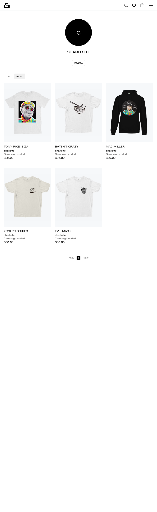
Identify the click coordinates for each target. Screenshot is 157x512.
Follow (78, 63)
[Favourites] (134, 5)
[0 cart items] (142, 5)
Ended (19, 76)
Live (8, 76)
